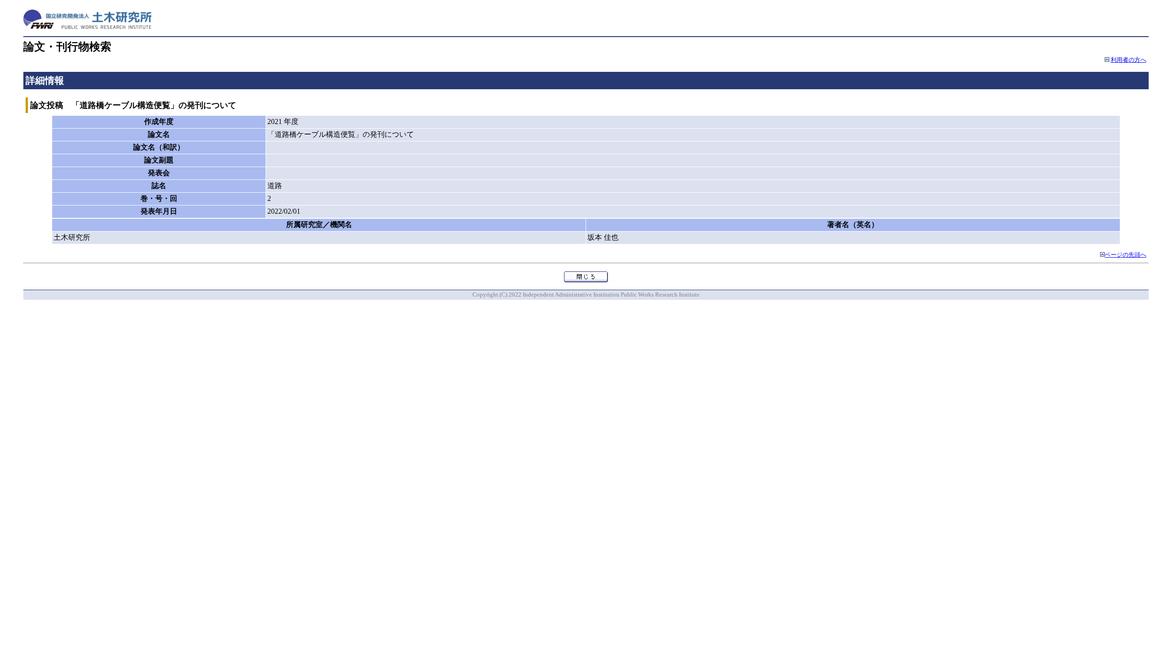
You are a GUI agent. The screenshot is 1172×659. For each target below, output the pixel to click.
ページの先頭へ (1125, 255)
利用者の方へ (1128, 60)
